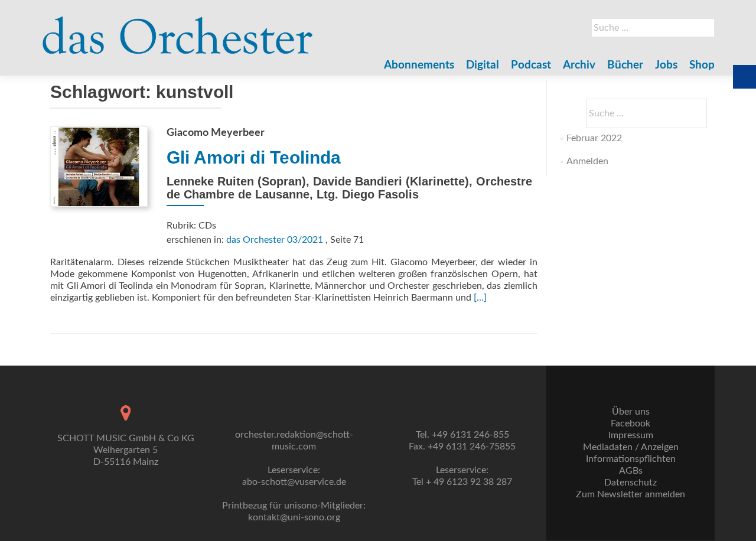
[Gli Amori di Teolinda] (99, 166)
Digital (482, 65)
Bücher (625, 65)
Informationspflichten (631, 459)
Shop (702, 65)
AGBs (631, 470)
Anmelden (587, 161)
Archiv (579, 65)
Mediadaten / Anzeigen (631, 447)
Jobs (666, 65)
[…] (480, 297)
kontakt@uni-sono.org (294, 517)
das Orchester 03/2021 (274, 240)
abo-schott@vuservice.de (294, 482)
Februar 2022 (594, 138)
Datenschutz (630, 482)
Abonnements (419, 65)
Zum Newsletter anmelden (630, 494)
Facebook (630, 423)
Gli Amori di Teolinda (254, 157)
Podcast (531, 65)
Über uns (631, 411)
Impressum (630, 435)
